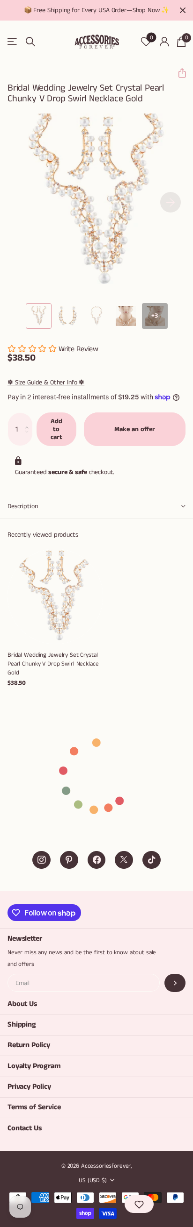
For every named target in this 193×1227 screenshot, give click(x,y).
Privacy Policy (29, 1086)
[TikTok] (151, 860)
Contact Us (24, 1128)
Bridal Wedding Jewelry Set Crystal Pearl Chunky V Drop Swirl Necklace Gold (53, 664)
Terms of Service (33, 1107)
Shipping (21, 1024)
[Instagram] (41, 860)
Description (22, 506)
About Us (22, 1004)
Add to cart (56, 429)
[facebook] (97, 860)
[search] (30, 41)
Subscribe (175, 983)
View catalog (12, 42)
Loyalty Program (34, 1066)
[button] (178, 73)
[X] (124, 860)
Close (182, 10)
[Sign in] (164, 41)
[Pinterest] (69, 860)
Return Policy (28, 1045)
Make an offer (134, 429)
